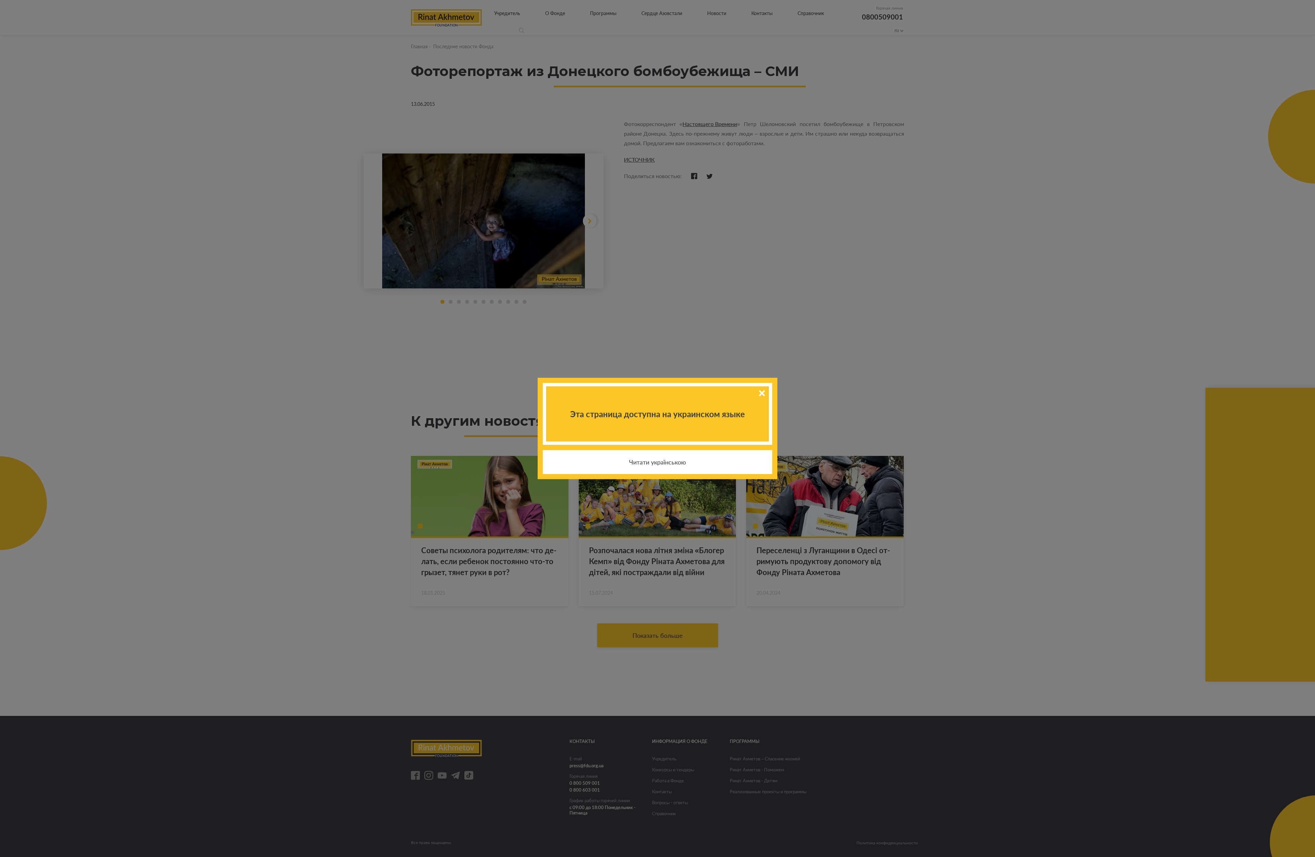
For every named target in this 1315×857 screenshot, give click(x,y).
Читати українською (657, 462)
